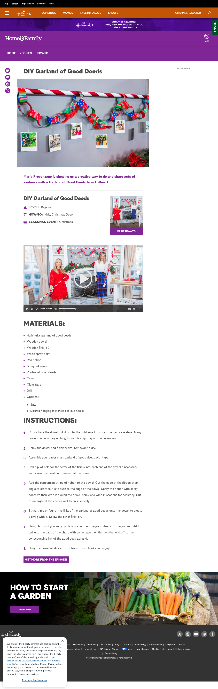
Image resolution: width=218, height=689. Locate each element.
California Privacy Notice (34, 661)
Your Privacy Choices (138, 649)
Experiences (28, 4)
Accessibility (111, 654)
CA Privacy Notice (109, 649)
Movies (68, 13)
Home (11, 53)
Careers (127, 645)
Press (182, 645)
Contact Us (105, 645)
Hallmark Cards (182, 649)
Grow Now (25, 609)
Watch (15, 4)
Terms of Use (90, 649)
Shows (113, 13)
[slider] (83, 304)
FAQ (117, 645)
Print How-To (126, 231)
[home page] (23, 13)
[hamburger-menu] (7, 13)
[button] (83, 278)
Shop (5, 4)
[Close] (62, 641)
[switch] (55, 309)
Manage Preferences (34, 680)
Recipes (25, 53)
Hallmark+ (78, 645)
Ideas (51, 4)
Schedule (49, 13)
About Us (91, 645)
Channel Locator (188, 13)
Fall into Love (90, 13)
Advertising (140, 645)
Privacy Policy (73, 649)
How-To (41, 53)
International (155, 645)
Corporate (170, 645)
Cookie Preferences (162, 649)
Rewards (41, 4)
